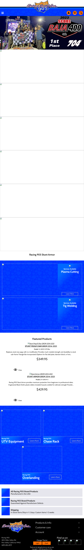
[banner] (42, 66)
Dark (46, 543)
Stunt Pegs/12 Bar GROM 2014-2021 (41, 346)
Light (37, 543)
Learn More (70, 294)
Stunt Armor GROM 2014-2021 (41, 376)
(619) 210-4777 (7, 545)
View (20, 370)
